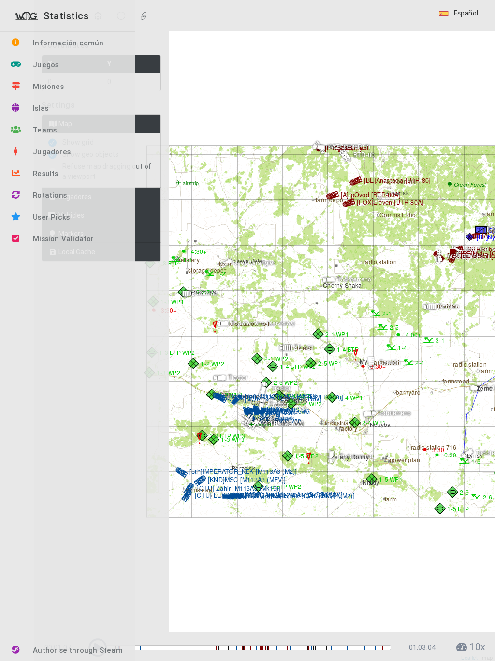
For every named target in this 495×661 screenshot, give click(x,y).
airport (263, 424)
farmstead (198, 489)
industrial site (342, 422)
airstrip (190, 183)
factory (348, 428)
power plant (405, 459)
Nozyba (379, 424)
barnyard (407, 392)
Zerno (484, 388)
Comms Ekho (397, 214)
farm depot (329, 199)
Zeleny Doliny (349, 457)
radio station (379, 261)
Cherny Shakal (342, 285)
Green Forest (469, 184)
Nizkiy (370, 482)
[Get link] (143, 16)
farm (390, 499)
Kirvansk (396, 193)
